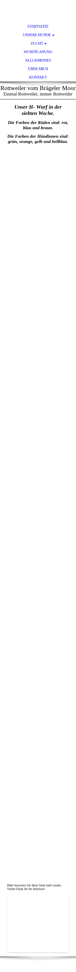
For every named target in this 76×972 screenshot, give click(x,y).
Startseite (37, 26)
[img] (38, 11)
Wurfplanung (38, 52)
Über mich (38, 69)
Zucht (37, 43)
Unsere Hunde (37, 35)
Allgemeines (38, 60)
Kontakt (38, 77)
